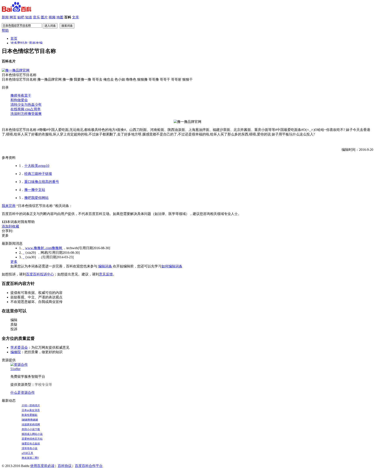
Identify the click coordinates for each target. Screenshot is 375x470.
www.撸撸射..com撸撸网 (44, 248)
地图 (59, 17)
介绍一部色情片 (31, 405)
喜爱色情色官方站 (32, 438)
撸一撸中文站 (34, 190)
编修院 (15, 352)
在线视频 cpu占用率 (25, 109)
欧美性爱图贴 (29, 414)
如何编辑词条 (171, 266)
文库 (75, 17)
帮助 (5, 30)
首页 (13, 38)
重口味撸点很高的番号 (41, 182)
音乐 (36, 17)
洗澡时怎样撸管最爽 (26, 113)
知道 (28, 17)
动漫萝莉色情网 (31, 424)
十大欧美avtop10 (36, 166)
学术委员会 (19, 347)
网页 (13, 17)
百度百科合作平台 (89, 466)
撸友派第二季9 (30, 457)
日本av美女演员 (31, 410)
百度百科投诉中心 (40, 274)
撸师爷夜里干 (20, 95)
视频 (52, 17)
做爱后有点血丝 (31, 443)
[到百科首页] (16, 10)
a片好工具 (27, 453)
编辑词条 (105, 266)
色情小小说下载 (31, 429)
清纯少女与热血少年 (26, 104)
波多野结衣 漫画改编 (26, 43)
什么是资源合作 (22, 392)
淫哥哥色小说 (29, 448)
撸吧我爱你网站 (36, 198)
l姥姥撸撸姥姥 (30, 419)
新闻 (5, 17)
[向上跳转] (23, 248)
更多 (13, 261)
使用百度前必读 (42, 466)
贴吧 (20, 17)
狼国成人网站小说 (32, 434)
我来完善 (9, 206)
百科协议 (65, 466)
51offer (15, 369)
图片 (44, 17)
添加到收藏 (10, 226)
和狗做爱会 (19, 100)
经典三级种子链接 (38, 174)
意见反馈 (106, 274)
